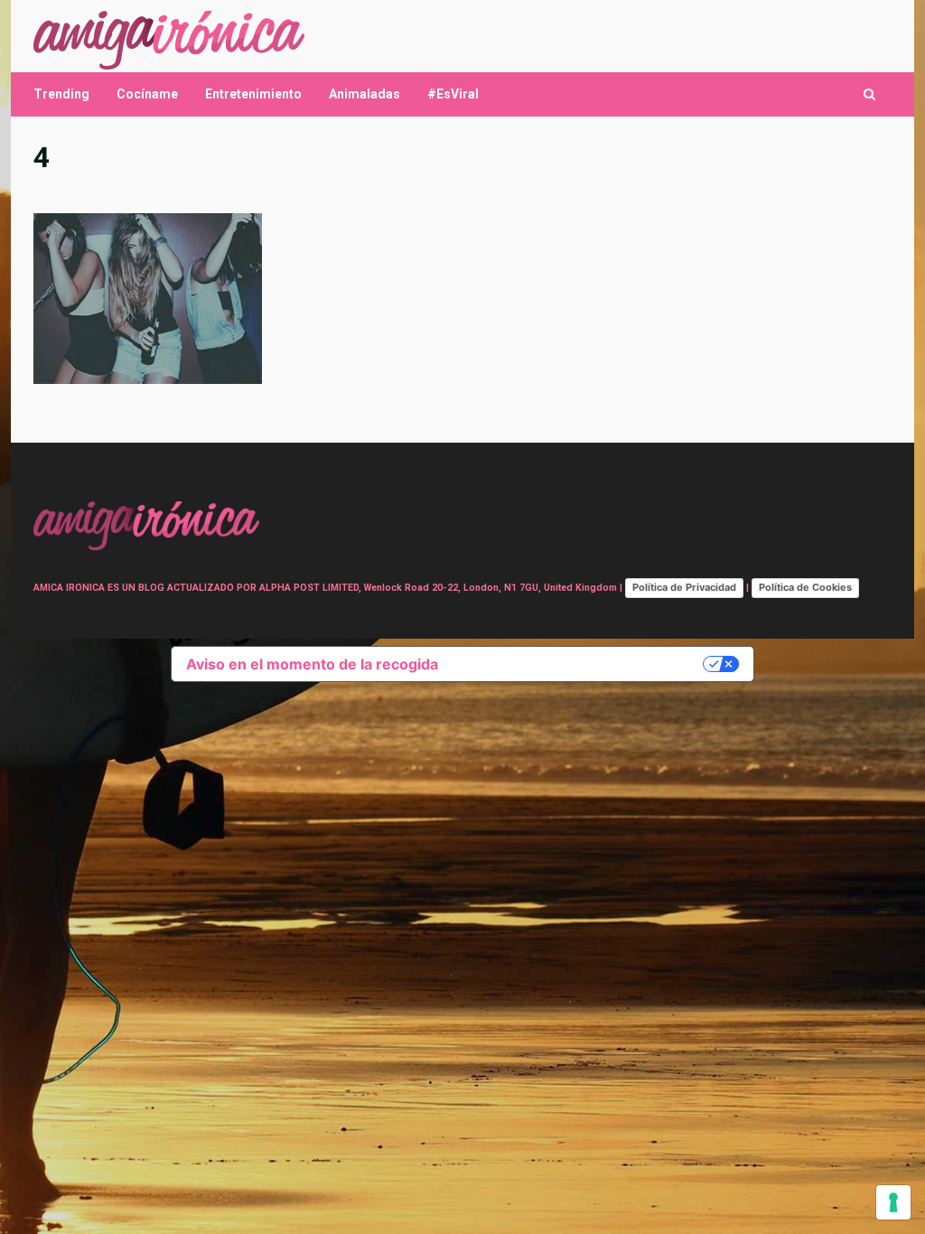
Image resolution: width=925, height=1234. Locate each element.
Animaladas (364, 94)
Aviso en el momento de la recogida (312, 664)
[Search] (869, 94)
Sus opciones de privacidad (579, 664)
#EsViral (453, 94)
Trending (61, 94)
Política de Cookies (805, 587)
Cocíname (147, 94)
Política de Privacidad (684, 587)
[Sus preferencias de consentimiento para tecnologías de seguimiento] (893, 1202)
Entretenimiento (253, 94)
